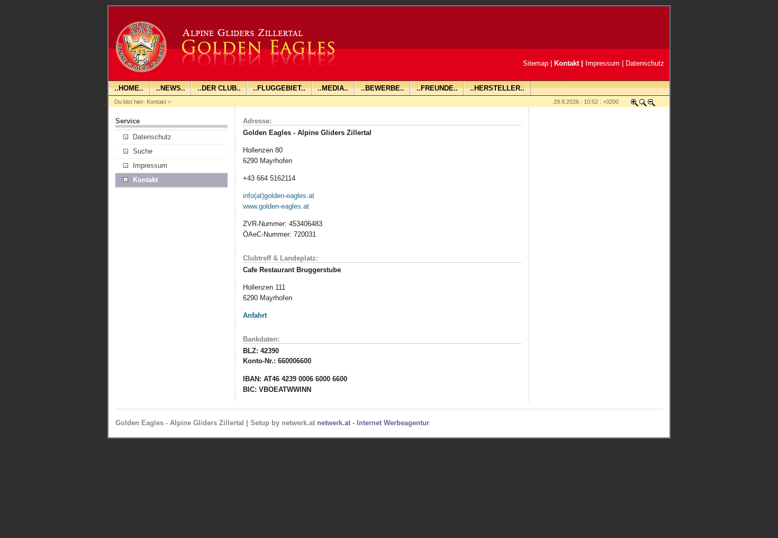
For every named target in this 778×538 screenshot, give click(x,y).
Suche (142, 151)
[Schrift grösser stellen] (634, 105)
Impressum (602, 63)
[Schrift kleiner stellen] (651, 105)
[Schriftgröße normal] (643, 105)
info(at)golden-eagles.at (278, 196)
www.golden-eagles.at (276, 206)
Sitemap (535, 63)
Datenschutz (645, 63)
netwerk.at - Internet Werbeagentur (373, 423)
